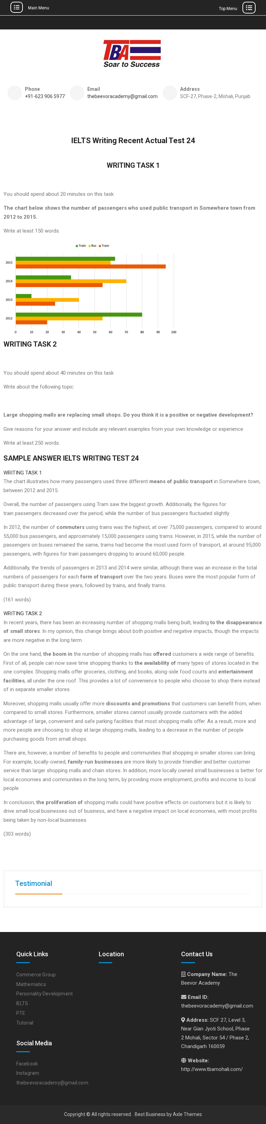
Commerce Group (36, 974)
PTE (21, 1013)
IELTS (22, 1003)
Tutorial (25, 1023)
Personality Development (44, 993)
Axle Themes (187, 1114)
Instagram (27, 1073)
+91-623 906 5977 (45, 96)
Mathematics (31, 984)
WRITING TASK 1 (22, 473)
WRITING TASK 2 (22, 613)
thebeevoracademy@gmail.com (122, 96)
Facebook (27, 1063)
